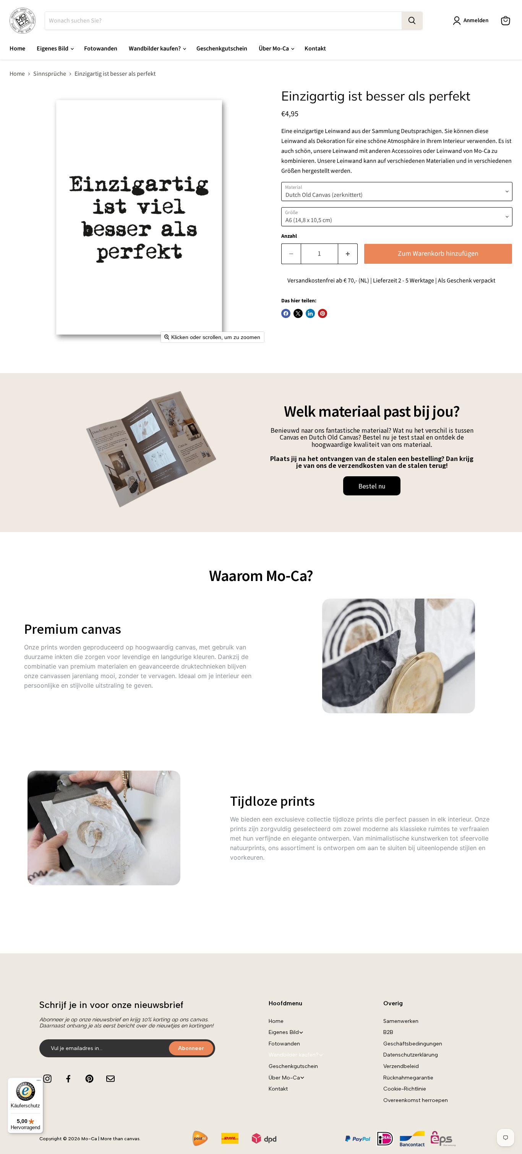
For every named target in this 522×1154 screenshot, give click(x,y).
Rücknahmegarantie (408, 1077)
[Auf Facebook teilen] (285, 313)
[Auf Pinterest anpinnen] (322, 313)
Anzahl (289, 236)
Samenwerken (400, 1021)
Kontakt (315, 48)
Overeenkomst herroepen (415, 1100)
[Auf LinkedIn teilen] (310, 313)
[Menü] (38, 1082)
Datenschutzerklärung (410, 1055)
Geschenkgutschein (221, 48)
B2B (388, 1032)
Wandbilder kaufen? (155, 48)
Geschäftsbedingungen (412, 1043)
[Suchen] (412, 20)
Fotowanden (100, 48)
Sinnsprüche (49, 73)
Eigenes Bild (53, 48)
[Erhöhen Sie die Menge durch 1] (348, 254)
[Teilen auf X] (298, 313)
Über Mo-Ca (274, 48)
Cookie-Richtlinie (404, 1089)
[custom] (47, 1079)
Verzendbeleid (401, 1066)
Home (17, 48)
